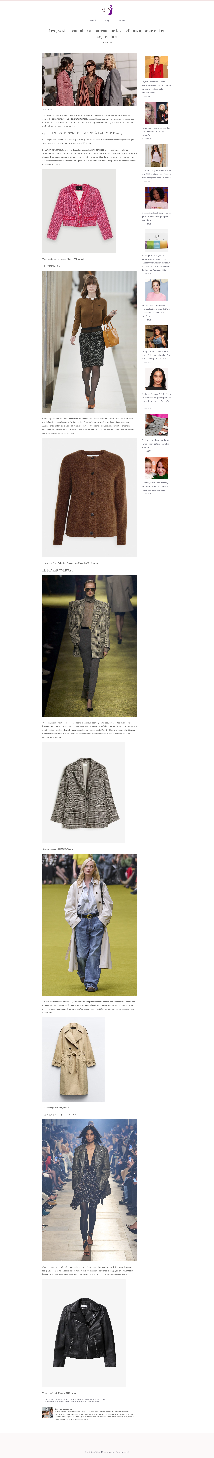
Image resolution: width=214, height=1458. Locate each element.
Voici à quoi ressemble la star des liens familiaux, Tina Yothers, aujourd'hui (156, 131)
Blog (107, 20)
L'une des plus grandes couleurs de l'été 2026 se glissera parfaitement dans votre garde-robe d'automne (156, 174)
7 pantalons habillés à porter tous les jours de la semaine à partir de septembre (72, 1401)
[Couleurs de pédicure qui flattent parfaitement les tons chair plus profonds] (156, 434)
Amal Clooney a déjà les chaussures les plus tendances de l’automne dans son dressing (75, 1399)
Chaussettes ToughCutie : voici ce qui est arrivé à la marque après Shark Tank (156, 216)
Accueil (92, 20)
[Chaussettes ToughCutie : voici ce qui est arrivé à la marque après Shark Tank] (156, 207)
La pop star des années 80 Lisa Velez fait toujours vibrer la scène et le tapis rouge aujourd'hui (156, 355)
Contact (121, 20)
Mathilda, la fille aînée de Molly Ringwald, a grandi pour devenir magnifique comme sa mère (155, 486)
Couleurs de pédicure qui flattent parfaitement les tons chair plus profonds (156, 444)
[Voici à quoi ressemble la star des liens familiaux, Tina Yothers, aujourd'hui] (156, 122)
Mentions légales (107, 1452)
